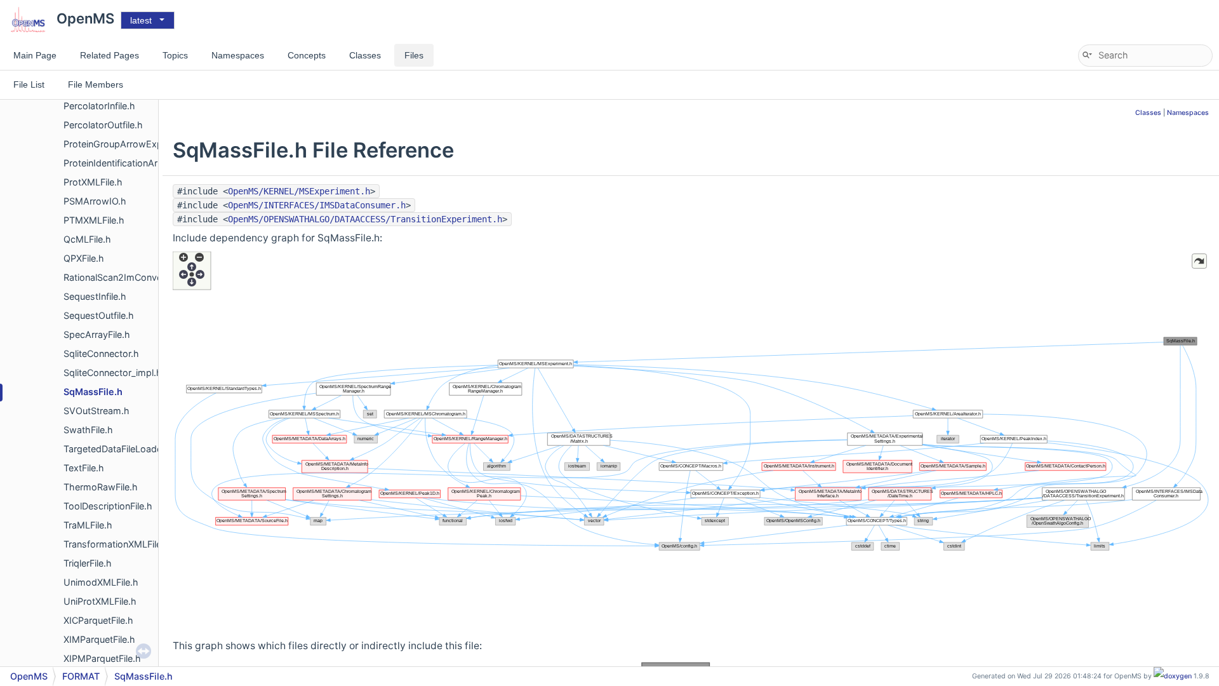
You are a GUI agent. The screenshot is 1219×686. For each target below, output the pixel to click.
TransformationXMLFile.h (116, 544)
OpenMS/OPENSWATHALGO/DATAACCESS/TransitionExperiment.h (365, 219)
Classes (1148, 113)
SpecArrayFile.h (96, 334)
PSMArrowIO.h (94, 201)
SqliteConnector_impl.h (112, 372)
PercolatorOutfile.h (103, 124)
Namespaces (1188, 113)
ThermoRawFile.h (100, 486)
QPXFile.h (83, 258)
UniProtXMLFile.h (100, 601)
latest (141, 20)
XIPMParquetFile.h (102, 658)
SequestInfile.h (94, 296)
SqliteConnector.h (101, 353)
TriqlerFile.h (87, 563)
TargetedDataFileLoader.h (118, 448)
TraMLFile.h (87, 525)
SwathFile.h (88, 429)
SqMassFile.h (93, 391)
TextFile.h (83, 467)
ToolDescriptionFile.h (107, 506)
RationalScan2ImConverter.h (123, 277)
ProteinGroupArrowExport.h (123, 143)
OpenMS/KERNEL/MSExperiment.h (299, 191)
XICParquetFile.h (98, 620)
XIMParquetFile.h (99, 639)
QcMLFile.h (87, 239)
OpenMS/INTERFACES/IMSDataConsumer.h (317, 205)
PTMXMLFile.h (93, 220)
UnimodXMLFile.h (100, 582)
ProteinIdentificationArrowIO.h (127, 163)
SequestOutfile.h (98, 315)
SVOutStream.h (96, 410)
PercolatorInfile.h (99, 105)
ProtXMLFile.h (93, 182)
